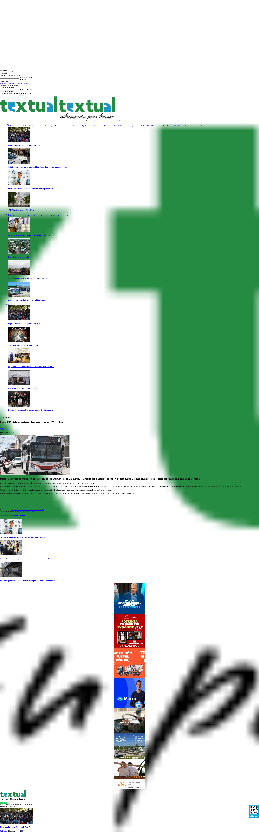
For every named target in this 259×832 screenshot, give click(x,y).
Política (171, 126)
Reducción (49, 216)
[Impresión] (78, 500)
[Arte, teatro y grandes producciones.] (19, 341)
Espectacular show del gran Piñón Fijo (24, 145)
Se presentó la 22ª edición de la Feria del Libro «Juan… (31, 367)
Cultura (18, 126)
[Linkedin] (42, 500)
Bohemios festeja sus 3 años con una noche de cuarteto (30, 410)
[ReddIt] (57, 500)
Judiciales (148, 126)
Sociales (188, 126)
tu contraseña (23, 79)
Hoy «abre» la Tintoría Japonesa (22, 388)
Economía (35, 126)
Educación (58, 126)
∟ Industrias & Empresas (47, 126)
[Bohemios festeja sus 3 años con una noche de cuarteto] (19, 406)
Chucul (26, 216)
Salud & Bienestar (179, 126)
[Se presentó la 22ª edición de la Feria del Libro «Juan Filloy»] (19, 363)
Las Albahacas (33, 216)
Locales (6, 124)
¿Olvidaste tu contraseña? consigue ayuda (13, 83)
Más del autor (20, 515)
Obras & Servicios (157, 126)
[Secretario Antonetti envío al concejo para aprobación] (19, 185)
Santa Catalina (64, 216)
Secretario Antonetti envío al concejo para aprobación (30, 189)
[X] (35, 500)
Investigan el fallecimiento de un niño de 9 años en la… (31, 300)
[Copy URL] (71, 500)
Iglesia (84, 126)
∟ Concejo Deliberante (94, 126)
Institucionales (77, 126)
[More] (86, 500)
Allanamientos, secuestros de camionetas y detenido (27, 510)
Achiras (13, 216)
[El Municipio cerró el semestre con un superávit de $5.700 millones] (11, 576)
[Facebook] (28, 500)
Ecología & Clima (26, 126)
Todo (9, 126)
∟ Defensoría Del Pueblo (110, 126)
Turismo (193, 126)
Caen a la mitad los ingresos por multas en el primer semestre (25, 559)
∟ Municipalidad (131, 126)
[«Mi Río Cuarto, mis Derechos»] (19, 206)
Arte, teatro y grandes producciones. (23, 345)
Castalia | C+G (27, 805)
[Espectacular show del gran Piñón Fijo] (19, 141)
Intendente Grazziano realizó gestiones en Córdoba (29, 235)
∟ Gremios (122, 126)
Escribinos (3, 803)
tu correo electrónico (25, 89)
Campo (13, 126)
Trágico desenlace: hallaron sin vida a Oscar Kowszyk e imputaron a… (37, 167)
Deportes (7, 414)
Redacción (3, 429)
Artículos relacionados (7, 515)
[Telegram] (50, 500)
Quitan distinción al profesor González (23, 511)
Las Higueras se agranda (18, 257)
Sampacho (56, 216)
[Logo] (29, 120)
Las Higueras (42, 216)
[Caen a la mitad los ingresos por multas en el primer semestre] (11, 555)
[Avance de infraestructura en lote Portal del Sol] (19, 275)
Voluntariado (200, 126)
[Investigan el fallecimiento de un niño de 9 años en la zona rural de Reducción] (19, 296)
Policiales (166, 126)
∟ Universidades (67, 126)
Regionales (7, 214)
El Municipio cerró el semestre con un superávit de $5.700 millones (27, 580)
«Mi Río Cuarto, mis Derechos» (21, 210)
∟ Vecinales (141, 126)
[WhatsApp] (20, 500)
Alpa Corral (20, 216)
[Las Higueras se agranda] (19, 253)
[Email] (64, 500)
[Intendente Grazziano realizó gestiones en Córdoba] (19, 231)
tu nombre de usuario (25, 77)
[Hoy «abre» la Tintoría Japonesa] (19, 384)
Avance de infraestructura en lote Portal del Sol (27, 278)
